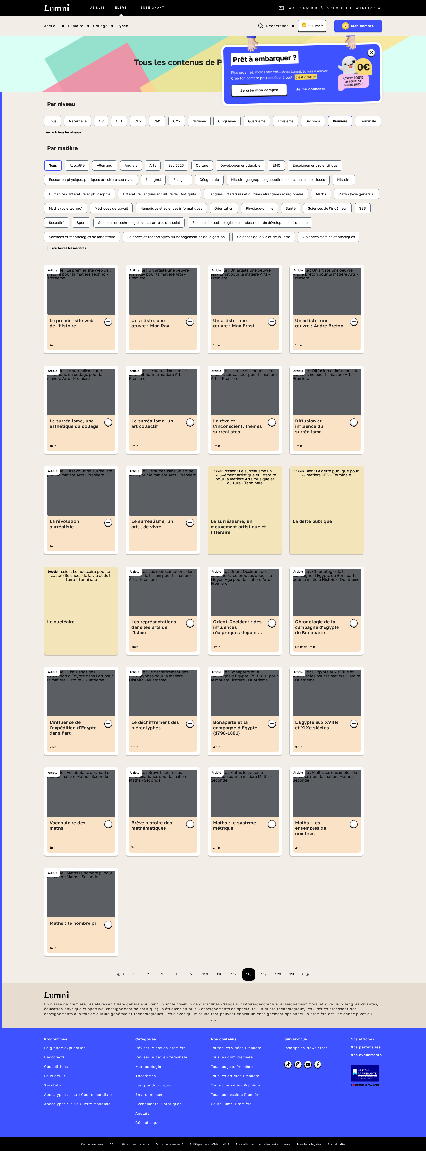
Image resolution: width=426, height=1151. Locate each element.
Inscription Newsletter (305, 1048)
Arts (152, 165)
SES (362, 208)
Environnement (149, 1094)
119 (263, 974)
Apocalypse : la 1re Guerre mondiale (78, 1094)
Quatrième (256, 121)
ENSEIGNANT (152, 7)
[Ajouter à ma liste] (108, 322)
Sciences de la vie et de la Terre (263, 237)
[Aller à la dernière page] (308, 974)
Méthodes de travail (111, 208)
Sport (81, 222)
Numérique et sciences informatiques (171, 208)
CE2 (138, 121)
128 (292, 974)
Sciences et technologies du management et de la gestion (176, 237)
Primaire (75, 26)
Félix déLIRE (56, 1076)
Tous (52, 121)
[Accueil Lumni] (57, 8)
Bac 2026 (176, 165)
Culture (202, 165)
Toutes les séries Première (235, 1085)
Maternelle (78, 121)
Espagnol (153, 180)
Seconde (313, 121)
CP (101, 121)
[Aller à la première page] (118, 974)
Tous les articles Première (235, 1076)
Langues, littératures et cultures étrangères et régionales (256, 194)
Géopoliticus (56, 1066)
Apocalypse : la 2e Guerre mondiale (77, 1104)
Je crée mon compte (259, 90)
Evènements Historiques (158, 1104)
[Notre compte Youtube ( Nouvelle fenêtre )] (308, 1064)
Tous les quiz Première (232, 1057)
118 (249, 974)
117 (233, 974)
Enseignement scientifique (315, 165)
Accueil (51, 26)
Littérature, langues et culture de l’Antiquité (159, 194)
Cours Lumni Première (231, 1104)
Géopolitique (147, 1122)
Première (340, 121)
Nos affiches (362, 1039)
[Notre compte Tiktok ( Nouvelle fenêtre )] (288, 1064)
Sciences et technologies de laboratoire (82, 237)
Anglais (131, 165)
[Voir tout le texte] (213, 1020)
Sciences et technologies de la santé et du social (139, 222)
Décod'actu (54, 1057)
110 (205, 974)
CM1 (157, 121)
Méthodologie (148, 1066)
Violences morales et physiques (328, 237)
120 (278, 974)
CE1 (119, 121)
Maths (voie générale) (356, 194)
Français (180, 180)
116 (219, 974)
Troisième (285, 121)
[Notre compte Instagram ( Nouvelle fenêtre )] (298, 1064)
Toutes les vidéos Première (236, 1048)
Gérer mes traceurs (135, 1144)
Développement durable (240, 165)
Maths (321, 194)
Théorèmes (145, 1076)
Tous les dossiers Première (236, 1094)
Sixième (199, 121)
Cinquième (227, 121)
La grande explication (65, 1048)
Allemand (104, 165)
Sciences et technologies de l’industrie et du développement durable (250, 222)
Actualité (77, 165)
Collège (100, 26)
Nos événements (366, 1055)
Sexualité (56, 222)
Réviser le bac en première (160, 1048)
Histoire (343, 180)
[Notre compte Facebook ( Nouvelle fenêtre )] (317, 1064)
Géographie (209, 180)
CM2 (176, 121)
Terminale (368, 121)
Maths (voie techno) (65, 208)
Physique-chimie (259, 208)
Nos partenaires (366, 1047)
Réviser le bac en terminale (161, 1057)
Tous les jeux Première (232, 1066)
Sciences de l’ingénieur (327, 208)
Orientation (223, 208)
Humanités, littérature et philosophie (79, 194)
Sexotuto (52, 1085)
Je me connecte (311, 88)
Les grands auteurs (153, 1085)
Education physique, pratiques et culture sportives (91, 180)
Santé (291, 208)
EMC (276, 165)
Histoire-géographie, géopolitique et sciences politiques (278, 180)
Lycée (122, 26)
